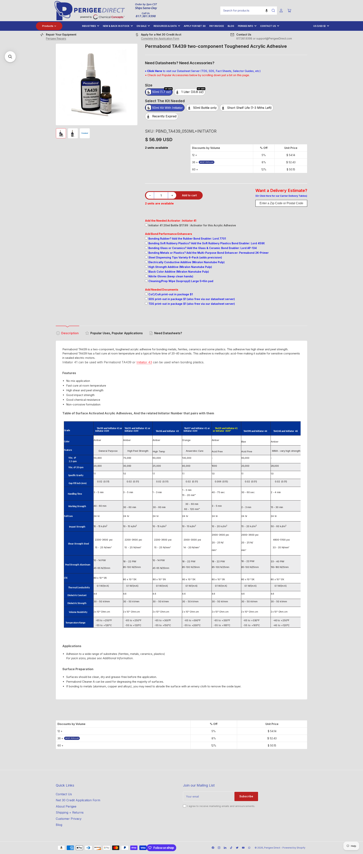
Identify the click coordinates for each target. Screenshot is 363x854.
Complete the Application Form (160, 38)
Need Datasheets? (168, 333)
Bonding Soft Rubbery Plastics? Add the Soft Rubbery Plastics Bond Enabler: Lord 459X (206, 243)
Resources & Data (165, 26)
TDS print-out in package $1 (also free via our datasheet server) (191, 303)
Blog (231, 26)
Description (70, 333)
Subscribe (246, 796)
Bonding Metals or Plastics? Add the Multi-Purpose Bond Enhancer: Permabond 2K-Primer (208, 252)
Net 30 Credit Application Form (78, 800)
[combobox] (248, 10)
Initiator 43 (144, 362)
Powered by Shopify (293, 847)
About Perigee (66, 806)
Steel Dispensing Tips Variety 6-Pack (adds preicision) (185, 257)
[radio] (159, 92)
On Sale (142, 26)
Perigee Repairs (56, 38)
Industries (89, 26)
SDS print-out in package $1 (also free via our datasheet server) (191, 299)
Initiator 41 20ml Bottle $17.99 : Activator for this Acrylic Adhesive (192, 225)
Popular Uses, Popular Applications (116, 333)
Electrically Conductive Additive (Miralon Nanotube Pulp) (186, 262)
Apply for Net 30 (195, 26)
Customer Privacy (68, 819)
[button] (266, 10)
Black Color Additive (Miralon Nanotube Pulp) (178, 271)
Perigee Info (245, 26)
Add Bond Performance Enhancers (168, 233)
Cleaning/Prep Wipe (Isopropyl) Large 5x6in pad (180, 281)
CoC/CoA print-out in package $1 (170, 294)
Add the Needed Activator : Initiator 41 (170, 220)
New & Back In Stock (116, 26)
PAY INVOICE (216, 26)
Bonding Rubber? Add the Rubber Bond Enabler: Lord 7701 (187, 238)
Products (47, 25)
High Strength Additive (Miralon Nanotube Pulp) (180, 266)
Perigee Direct (272, 847)
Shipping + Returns (70, 812)
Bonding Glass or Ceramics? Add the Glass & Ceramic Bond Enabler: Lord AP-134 (202, 248)
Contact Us (268, 26)
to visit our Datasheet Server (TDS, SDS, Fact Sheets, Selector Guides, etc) (203, 71)
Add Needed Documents (161, 289)
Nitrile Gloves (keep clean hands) (170, 276)
